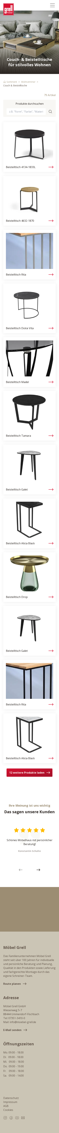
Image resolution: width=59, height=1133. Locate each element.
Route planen (12, 984)
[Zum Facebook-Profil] (11, 1118)
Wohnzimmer (28, 81)
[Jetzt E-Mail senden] (23, 1118)
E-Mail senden (12, 1030)
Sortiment (12, 81)
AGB (6, 1106)
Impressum (10, 1102)
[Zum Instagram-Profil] (5, 1118)
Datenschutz (11, 1098)
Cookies (8, 1110)
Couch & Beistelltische (15, 85)
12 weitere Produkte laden (26, 772)
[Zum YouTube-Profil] (17, 1118)
